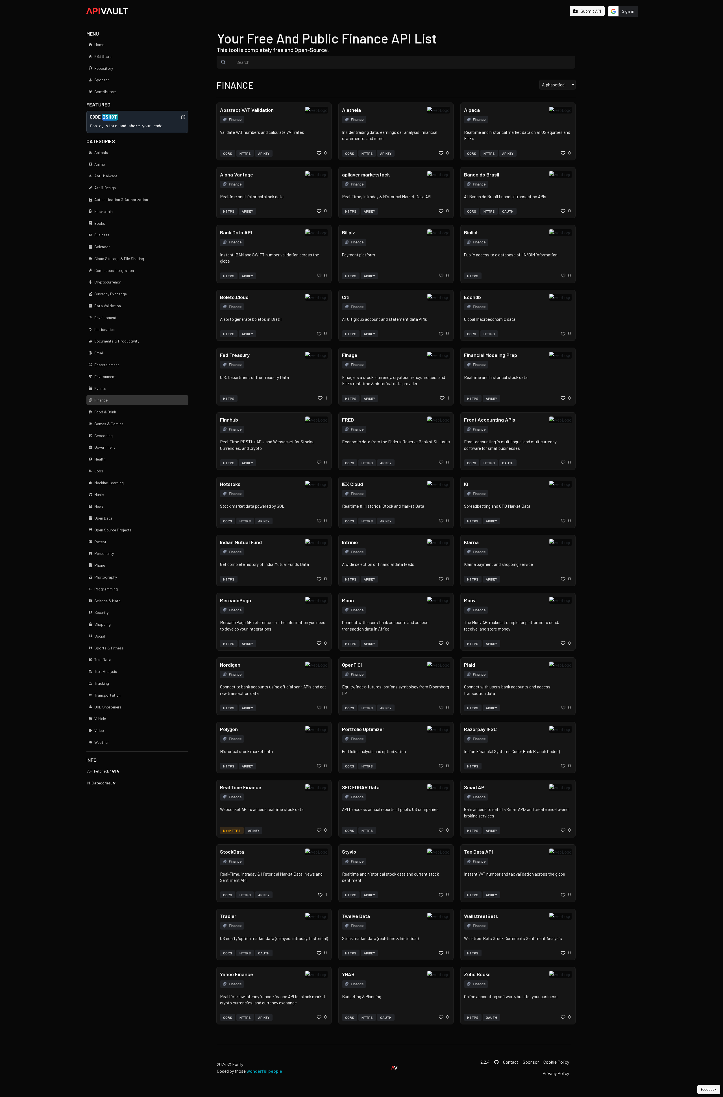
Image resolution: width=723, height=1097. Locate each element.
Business (101, 234)
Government (104, 447)
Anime (99, 164)
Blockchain (103, 211)
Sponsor (101, 79)
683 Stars (103, 56)
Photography (105, 577)
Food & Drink (105, 411)
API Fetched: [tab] (103, 771)
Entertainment (106, 364)
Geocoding (103, 435)
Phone (99, 565)
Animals (101, 152)
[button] (623, 11)
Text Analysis (105, 671)
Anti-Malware (105, 175)
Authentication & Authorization (121, 199)
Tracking (101, 683)
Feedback (709, 1089)
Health (100, 459)
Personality (104, 553)
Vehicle (100, 718)
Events (100, 388)
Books (99, 223)
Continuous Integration (114, 270)
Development (105, 317)
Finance (101, 400)
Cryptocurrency (107, 282)
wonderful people (264, 1071)
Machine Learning (109, 482)
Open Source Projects (113, 529)
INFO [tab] (91, 760)
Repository (103, 68)
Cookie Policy (556, 1062)
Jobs (98, 470)
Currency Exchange (110, 293)
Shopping (102, 624)
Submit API (590, 11)
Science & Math (107, 600)
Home (99, 44)
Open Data (103, 518)
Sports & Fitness (109, 647)
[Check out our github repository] (496, 1062)
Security (101, 612)
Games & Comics (108, 423)
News (99, 506)
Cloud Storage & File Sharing (119, 258)
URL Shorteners (107, 707)
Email (99, 352)
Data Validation (107, 305)
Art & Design (105, 187)
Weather (101, 742)
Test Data (102, 659)
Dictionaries (104, 329)
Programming (106, 588)
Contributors (105, 91)
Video (99, 730)
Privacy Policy (556, 1073)
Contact (510, 1062)
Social (99, 636)
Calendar (102, 246)
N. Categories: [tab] (102, 782)
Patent (100, 541)
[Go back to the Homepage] (107, 10)
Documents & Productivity (116, 341)
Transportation (107, 695)
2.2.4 (485, 1062)
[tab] (587, 11)
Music (99, 494)
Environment (105, 376)
